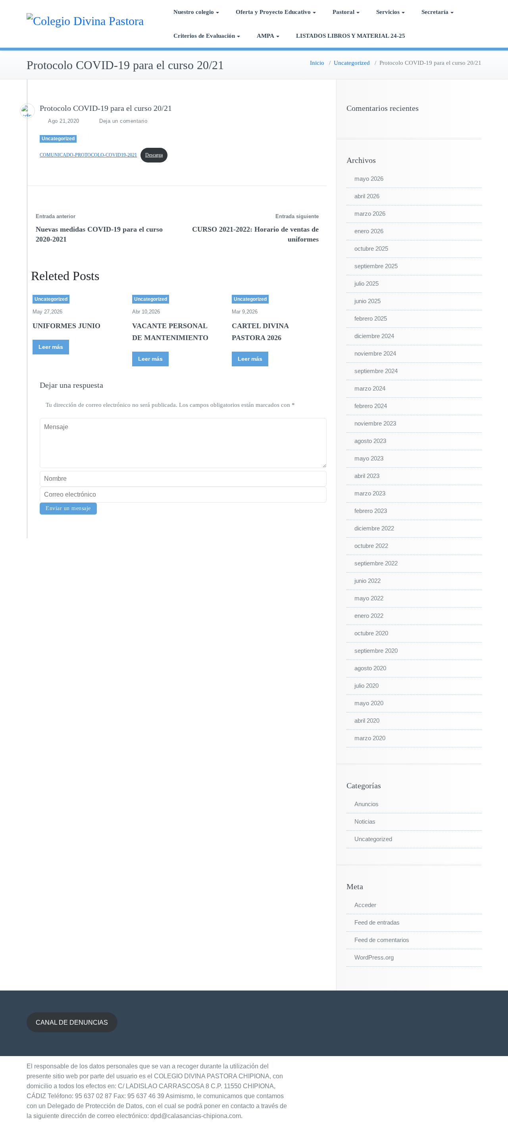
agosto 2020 (370, 668)
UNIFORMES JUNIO (66, 326)
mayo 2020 (368, 703)
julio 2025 (366, 283)
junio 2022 (367, 580)
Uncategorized (352, 63)
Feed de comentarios (381, 939)
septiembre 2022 (376, 563)
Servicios (388, 12)
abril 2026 (366, 196)
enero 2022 (368, 615)
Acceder (365, 905)
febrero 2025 (370, 318)
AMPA (265, 36)
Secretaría (434, 12)
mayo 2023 (368, 458)
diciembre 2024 (374, 336)
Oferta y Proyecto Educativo (273, 12)
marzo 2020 (369, 738)
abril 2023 (366, 475)
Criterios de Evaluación (204, 36)
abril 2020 (366, 720)
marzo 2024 (369, 388)
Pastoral (343, 12)
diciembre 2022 (374, 528)
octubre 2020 (371, 633)
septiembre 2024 (376, 371)
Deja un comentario (123, 121)
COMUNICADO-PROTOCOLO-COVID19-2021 (88, 155)
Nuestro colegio (193, 12)
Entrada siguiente (297, 216)
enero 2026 (368, 231)
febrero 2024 (370, 405)
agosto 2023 (370, 440)
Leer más (50, 347)
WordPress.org (374, 957)
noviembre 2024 (375, 353)
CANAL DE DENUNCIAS (72, 1022)
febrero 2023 (370, 510)
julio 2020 (366, 685)
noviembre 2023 (375, 423)
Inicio (317, 63)
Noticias (364, 821)
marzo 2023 (369, 493)
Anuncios (366, 804)
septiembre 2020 (376, 650)
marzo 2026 (369, 213)
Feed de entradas (377, 922)
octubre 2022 (371, 545)
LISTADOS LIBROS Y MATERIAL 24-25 (350, 36)
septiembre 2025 (376, 266)
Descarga (154, 155)
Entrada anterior (55, 216)
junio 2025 (367, 301)
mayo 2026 (368, 178)
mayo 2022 (368, 598)
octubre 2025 (371, 248)
